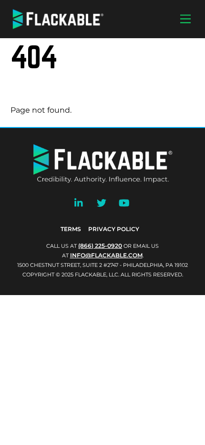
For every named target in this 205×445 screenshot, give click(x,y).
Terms (71, 229)
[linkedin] (79, 201)
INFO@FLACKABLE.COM (106, 255)
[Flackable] (58, 27)
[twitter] (101, 201)
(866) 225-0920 (100, 245)
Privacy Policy (113, 229)
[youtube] (123, 201)
